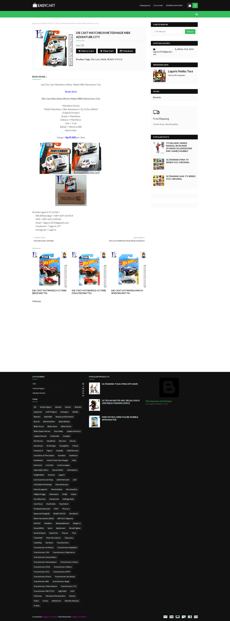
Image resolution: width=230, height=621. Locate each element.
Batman (37, 417)
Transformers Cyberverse (64, 552)
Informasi (38, 465)
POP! (56, 509)
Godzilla (59, 450)
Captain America (74, 431)
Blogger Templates (79, 617)
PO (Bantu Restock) (42, 509)
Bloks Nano (52, 426)
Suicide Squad (39, 533)
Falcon (75, 446)
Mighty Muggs (40, 494)
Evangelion (64, 446)
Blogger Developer (50, 617)
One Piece (38, 504)
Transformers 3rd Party (44, 547)
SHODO (37, 523)
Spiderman (60, 528)
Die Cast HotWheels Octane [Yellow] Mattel (89, 291)
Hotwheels (38, 460)
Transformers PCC (41, 572)
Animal (58, 407)
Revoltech (73, 513)
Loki (74, 479)
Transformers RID (41, 581)
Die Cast (95, 59)
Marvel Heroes (62, 484)
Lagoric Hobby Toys (180, 71)
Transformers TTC (68, 586)
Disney (73, 441)
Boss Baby (58, 431)
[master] (177, 617)
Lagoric (62, 475)
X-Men (37, 605)
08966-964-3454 (175, 5)
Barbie (75, 412)
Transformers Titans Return (45, 586)
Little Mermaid (63, 479)
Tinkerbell (38, 538)
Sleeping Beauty (62, 523)
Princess (66, 509)
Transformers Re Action (65, 576)
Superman (53, 533)
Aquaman (38, 412)
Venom (72, 596)
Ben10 (36, 421)
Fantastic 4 (38, 450)
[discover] (183, 617)
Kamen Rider (57, 470)
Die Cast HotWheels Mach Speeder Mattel (127, 291)
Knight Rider (39, 475)
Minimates (54, 494)
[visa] (171, 617)
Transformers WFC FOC (44, 591)
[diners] (189, 617)
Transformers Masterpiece (45, 562)
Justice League (63, 465)
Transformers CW (41, 552)
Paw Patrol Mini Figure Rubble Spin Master (120, 418)
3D (58, 384)
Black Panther (49, 421)
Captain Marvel (40, 436)
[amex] (195, 617)
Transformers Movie (69, 562)
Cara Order (158, 5)
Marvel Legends (40, 489)
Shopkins (48, 523)
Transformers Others (63, 567)
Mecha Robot (56, 489)
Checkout (128, 51)
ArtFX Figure (51, 412)
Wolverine (56, 601)
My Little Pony (40, 499)
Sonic (50, 528)
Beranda (35, 23)
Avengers (65, 412)
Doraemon (38, 446)
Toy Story (49, 542)
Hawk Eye (73, 455)
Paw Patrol (63, 504)
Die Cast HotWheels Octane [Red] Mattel (49, 291)
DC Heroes (38, 441)
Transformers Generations (45, 557)
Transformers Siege (61, 581)
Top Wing (37, 542)
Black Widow (64, 421)
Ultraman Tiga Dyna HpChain (120, 384)
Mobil (103, 59)
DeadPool (51, 441)
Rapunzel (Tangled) (42, 513)
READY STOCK (47, 23)
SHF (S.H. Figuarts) (65, 518)
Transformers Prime (42, 576)
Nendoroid (54, 499)
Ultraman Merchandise (55, 596)
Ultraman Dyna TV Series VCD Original (177, 161)
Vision (45, 601)
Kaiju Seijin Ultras (41, 470)
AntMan (78, 407)
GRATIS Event (72, 450)
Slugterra (77, 523)
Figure (49, 450)
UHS (72, 591)
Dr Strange (51, 446)
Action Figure (58, 388)
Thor (74, 533)
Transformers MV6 (42, 567)
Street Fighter (75, 528)
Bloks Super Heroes (42, 431)
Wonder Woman (72, 601)
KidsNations (72, 470)
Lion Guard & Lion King (43, 479)
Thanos (65, 533)
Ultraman (38, 596)
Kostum (51, 475)
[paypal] (165, 617)
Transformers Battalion (67, 547)
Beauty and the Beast (64, 417)
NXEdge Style (68, 499)
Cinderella (54, 436)
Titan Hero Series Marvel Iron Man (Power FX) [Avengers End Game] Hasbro (179, 147)
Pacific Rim (51, 504)
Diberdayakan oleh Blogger (159, 401)
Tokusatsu (69, 538)
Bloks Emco (39, 426)
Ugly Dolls (62, 591)
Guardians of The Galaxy (44, 455)
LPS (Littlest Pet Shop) (43, 484)
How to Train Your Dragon (57, 460)
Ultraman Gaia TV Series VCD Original (180, 177)
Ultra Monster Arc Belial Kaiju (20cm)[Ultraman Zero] (121, 401)
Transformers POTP (61, 572)
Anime (68, 407)
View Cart (108, 51)
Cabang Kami (145, 5)
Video (36, 601)
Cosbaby (66, 436)
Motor (73, 494)
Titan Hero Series (53, 538)
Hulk (74, 460)
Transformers (63, 542)
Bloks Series (66, 426)
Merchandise (71, 489)
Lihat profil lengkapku (176, 75)
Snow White (39, 528)
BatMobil (48, 417)
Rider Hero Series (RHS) (44, 518)
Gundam (61, 455)
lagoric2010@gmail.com (162, 52)
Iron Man (49, 465)
